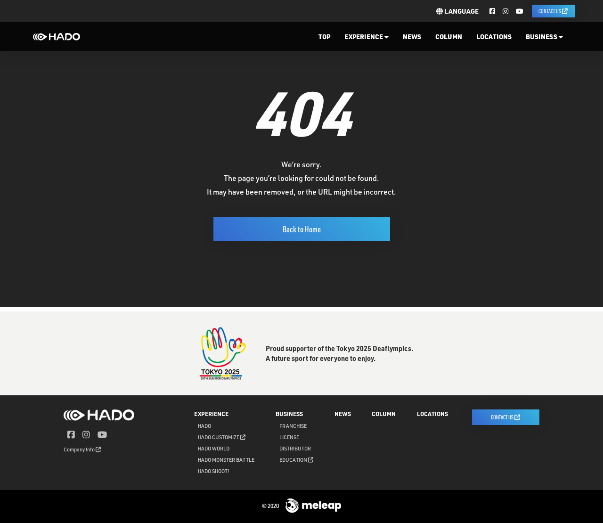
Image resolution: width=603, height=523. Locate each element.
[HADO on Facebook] (492, 11)
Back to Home (302, 229)
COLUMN (448, 36)
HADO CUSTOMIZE (219, 437)
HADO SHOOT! (213, 470)
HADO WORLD (213, 448)
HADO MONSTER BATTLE (226, 459)
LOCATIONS (494, 36)
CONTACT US (550, 11)
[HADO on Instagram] (505, 11)
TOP (324, 36)
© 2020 (271, 505)
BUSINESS (542, 36)
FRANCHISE (293, 425)
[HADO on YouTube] (519, 11)
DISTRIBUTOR (295, 448)
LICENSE (289, 437)
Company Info (80, 449)
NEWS (412, 36)
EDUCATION (293, 459)
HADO (204, 425)
